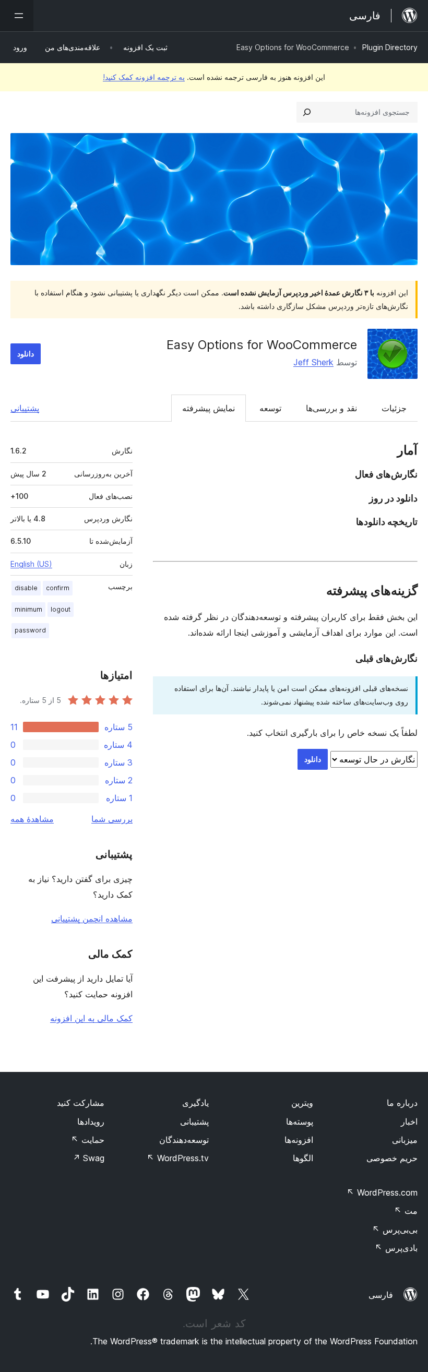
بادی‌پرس (396, 1248)
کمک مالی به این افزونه (91, 1018)
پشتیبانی (24, 408)
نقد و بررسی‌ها (331, 408)
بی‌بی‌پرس (395, 1229)
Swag (88, 1158)
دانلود (25, 353)
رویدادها (90, 1121)
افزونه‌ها (298, 1140)
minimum (28, 609)
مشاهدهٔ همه (32, 819)
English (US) (31, 563)
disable (26, 588)
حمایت (87, 1140)
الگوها (303, 1158)
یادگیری (195, 1102)
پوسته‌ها (299, 1121)
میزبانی (405, 1140)
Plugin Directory (390, 47)
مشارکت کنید (80, 1102)
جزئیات (394, 408)
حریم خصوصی (392, 1158)
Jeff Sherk (313, 362)
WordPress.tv (178, 1158)
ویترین (302, 1102)
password (30, 630)
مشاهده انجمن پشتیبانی (92, 918)
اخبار (409, 1121)
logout (60, 609)
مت (406, 1211)
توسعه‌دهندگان (184, 1140)
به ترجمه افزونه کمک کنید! (144, 77)
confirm (57, 588)
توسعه (270, 408)
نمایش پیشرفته (208, 408)
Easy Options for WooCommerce (262, 344)
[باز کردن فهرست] (16, 15)
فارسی (380, 1295)
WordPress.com (382, 1192)
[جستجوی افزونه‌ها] (306, 112)
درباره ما (402, 1102)
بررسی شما (112, 819)
